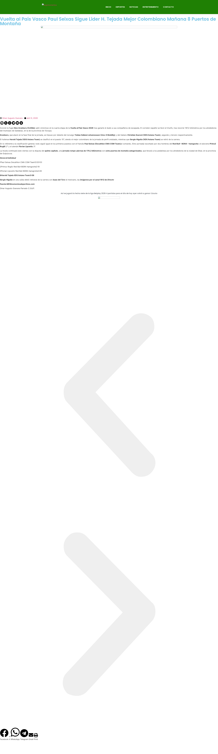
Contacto (168, 7)
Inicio (108, 7)
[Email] (17, 123)
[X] (5, 123)
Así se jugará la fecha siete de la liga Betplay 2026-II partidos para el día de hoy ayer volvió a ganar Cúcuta (109, 193)
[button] (109, 395)
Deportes (120, 7)
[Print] (21, 123)
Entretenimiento (151, 7)
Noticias (133, 7)
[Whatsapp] (9, 123)
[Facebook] (2, 123)
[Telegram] (13, 123)
